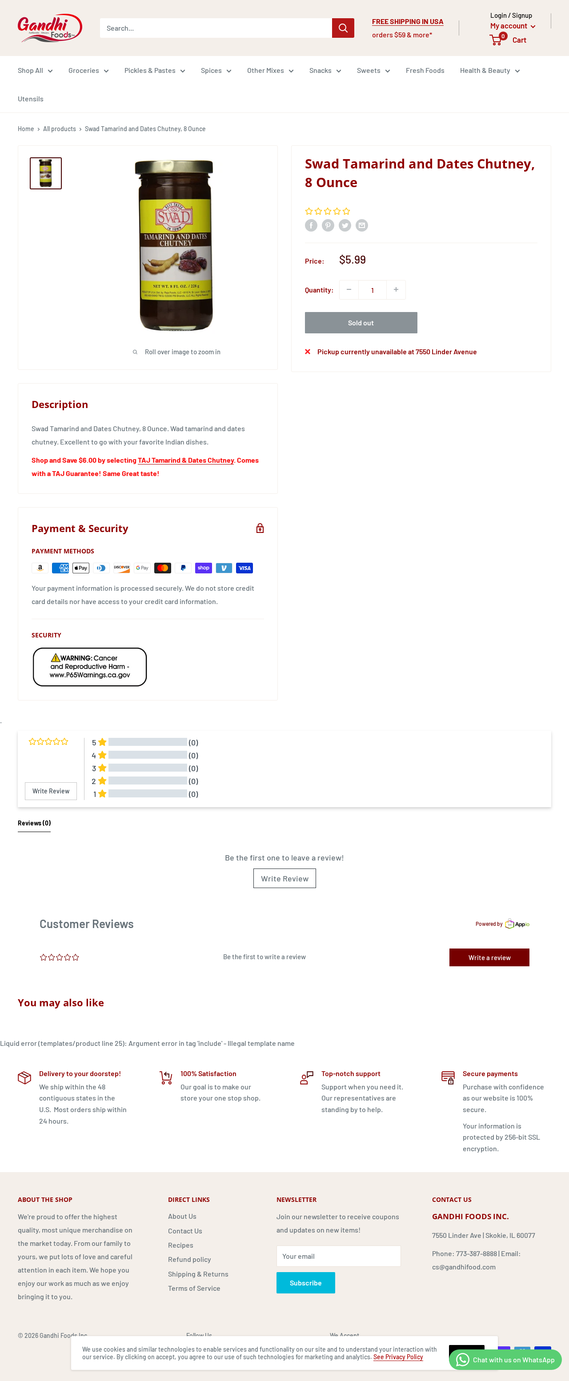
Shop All (30, 70)
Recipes (180, 1245)
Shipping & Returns (198, 1273)
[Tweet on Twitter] (345, 225)
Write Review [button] (50, 791)
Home (26, 128)
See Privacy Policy (398, 1357)
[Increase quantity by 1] (396, 289)
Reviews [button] (34, 823)
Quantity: (319, 289)
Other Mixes (265, 70)
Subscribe (306, 1282)
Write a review (490, 957)
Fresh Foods (425, 70)
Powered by (489, 924)
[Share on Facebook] (311, 225)
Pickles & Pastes (150, 70)
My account (509, 25)
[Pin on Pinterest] (328, 225)
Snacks (320, 70)
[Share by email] (362, 225)
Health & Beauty (485, 70)
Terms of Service (194, 1288)
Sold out (361, 322)
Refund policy (189, 1259)
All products (59, 128)
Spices (211, 70)
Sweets (369, 70)
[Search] (343, 28)
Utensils (31, 98)
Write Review (285, 878)
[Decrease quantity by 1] (349, 289)
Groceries (83, 70)
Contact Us (185, 1230)
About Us (182, 1216)
